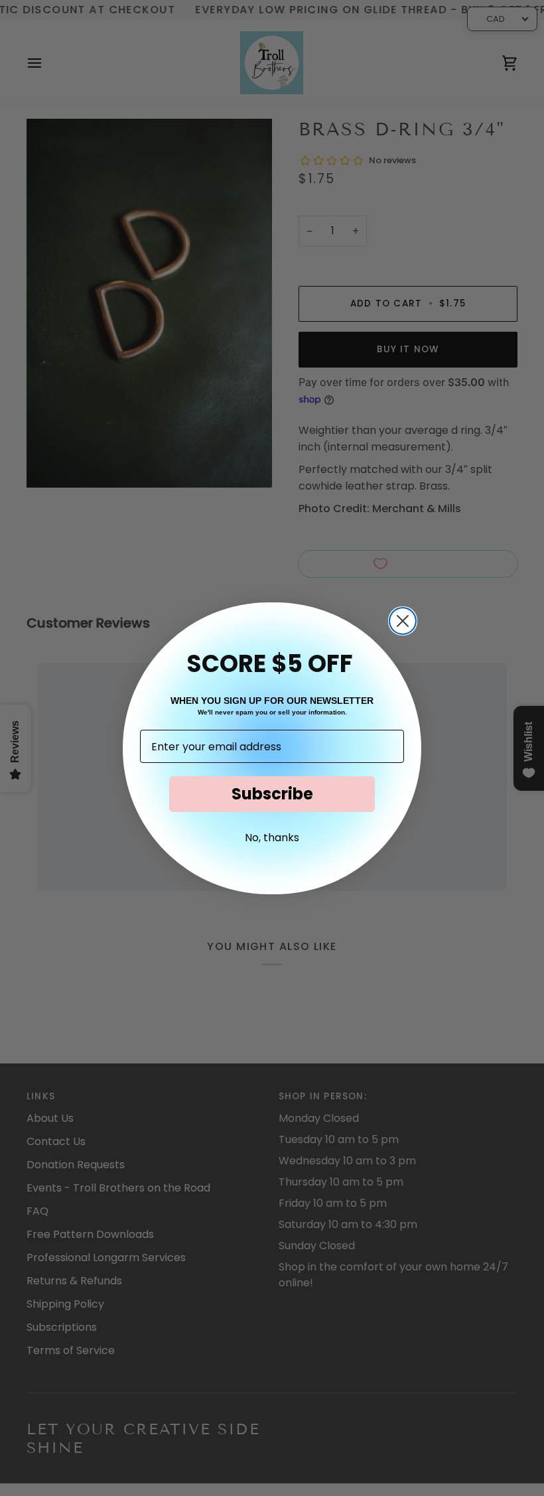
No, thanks (272, 837)
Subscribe (272, 794)
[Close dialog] (402, 621)
